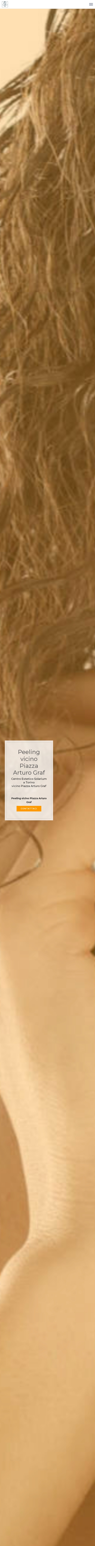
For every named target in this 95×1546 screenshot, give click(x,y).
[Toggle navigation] (91, 4)
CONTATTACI (29, 808)
